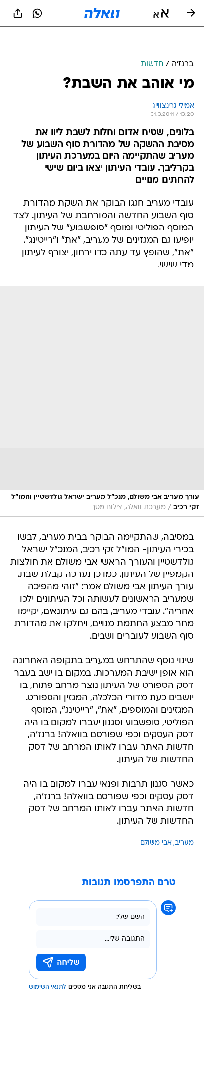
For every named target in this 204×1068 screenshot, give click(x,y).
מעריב (184, 843)
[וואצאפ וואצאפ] (37, 13)
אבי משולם (156, 843)
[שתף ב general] (17, 13)
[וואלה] (102, 13)
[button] (161, 13)
